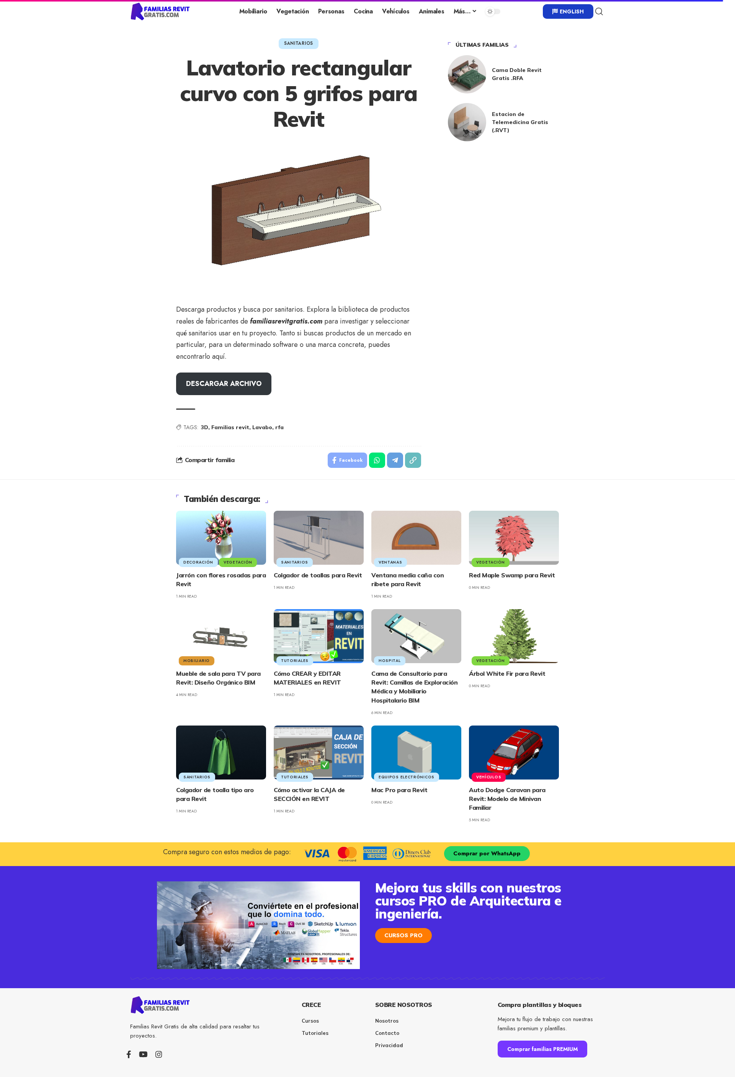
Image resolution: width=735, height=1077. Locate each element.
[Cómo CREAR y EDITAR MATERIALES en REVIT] (319, 636)
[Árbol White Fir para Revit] (514, 636)
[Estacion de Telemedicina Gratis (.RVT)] (467, 122)
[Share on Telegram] (395, 460)
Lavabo (262, 427)
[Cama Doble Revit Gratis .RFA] (467, 74)
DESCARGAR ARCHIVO (223, 384)
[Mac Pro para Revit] (416, 753)
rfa (279, 427)
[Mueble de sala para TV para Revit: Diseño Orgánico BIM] (221, 636)
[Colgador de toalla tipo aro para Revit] (221, 753)
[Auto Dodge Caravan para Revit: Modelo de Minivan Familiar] (514, 753)
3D (204, 427)
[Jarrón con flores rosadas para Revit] (221, 538)
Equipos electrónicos (406, 777)
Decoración (198, 562)
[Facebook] (128, 1054)
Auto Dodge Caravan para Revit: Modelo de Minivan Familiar (507, 798)
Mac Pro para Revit (399, 790)
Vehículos (488, 777)
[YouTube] (143, 1054)
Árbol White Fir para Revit (507, 673)
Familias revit (230, 427)
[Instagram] (159, 1054)
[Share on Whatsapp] (377, 460)
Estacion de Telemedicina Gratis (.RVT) (520, 122)
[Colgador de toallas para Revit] (319, 538)
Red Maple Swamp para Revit (512, 575)
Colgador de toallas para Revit (318, 575)
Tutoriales (295, 661)
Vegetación (238, 562)
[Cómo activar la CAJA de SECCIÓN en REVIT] (319, 753)
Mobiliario (196, 661)
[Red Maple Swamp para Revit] (514, 538)
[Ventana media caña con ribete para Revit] (416, 538)
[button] (599, 11)
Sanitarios (298, 43)
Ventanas (390, 562)
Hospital (390, 661)
